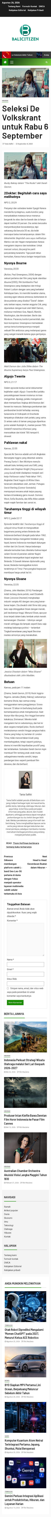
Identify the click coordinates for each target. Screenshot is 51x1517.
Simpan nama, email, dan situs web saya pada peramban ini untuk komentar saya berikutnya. (25, 992)
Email (10, 969)
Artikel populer (11, 1210)
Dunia (6, 1214)
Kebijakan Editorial (17, 10)
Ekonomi (8, 1218)
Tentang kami (14, 6)
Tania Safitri (9, 144)
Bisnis (7, 1380)
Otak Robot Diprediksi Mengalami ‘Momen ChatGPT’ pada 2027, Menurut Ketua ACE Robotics (24, 1333)
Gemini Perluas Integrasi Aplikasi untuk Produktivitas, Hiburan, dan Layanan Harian (24, 1500)
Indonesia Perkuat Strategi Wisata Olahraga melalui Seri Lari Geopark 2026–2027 (24, 1064)
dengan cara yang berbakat (31, 289)
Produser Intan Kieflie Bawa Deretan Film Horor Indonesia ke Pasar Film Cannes (25, 1119)
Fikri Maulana (24, 1072)
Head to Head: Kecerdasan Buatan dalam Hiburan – (37, 862)
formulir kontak (29, 6)
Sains (7, 1436)
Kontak (7, 1236)
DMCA (42, 6)
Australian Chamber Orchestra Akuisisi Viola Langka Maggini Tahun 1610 (25, 1175)
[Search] (46, 62)
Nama (10, 959)
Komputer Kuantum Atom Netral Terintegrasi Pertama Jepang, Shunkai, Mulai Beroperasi (24, 1444)
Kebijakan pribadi (36, 10)
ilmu (6, 1221)
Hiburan (5, 100)
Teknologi (8, 1225)
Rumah (7, 1206)
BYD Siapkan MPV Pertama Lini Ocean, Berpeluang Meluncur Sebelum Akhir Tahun (23, 1389)
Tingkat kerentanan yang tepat (18, 631)
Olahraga (8, 1229)
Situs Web (12, 979)
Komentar (12, 920)
